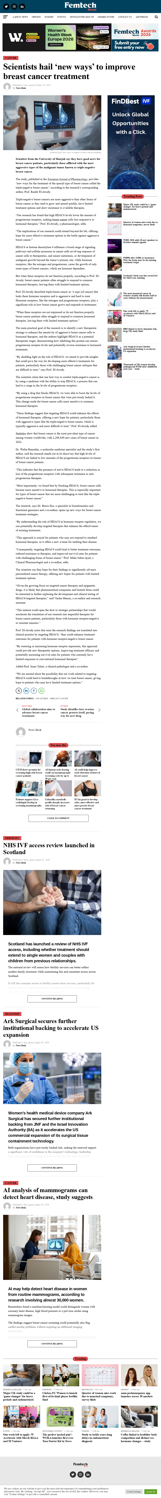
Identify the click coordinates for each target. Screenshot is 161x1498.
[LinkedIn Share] (26, 691)
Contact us (125, 17)
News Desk (21, 88)
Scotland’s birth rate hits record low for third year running (140, 276)
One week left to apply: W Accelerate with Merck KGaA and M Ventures (139, 313)
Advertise (142, 17)
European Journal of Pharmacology (67, 179)
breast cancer (59, 219)
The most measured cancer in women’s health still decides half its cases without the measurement (140, 295)
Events (61, 17)
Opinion (36, 17)
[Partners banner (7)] (57, 50)
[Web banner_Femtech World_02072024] (131, 188)
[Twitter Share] (19, 691)
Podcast (80, 25)
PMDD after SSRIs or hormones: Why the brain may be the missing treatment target (139, 260)
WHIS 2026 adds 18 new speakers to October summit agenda (140, 241)
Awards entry (106, 17)
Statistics (21, 433)
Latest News (20, 17)
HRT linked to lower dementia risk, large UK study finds (140, 329)
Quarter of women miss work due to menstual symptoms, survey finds (140, 223)
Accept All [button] (150, 1491)
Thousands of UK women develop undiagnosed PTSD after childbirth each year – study (140, 366)
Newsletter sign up (82, 17)
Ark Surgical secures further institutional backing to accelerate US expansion (139, 348)
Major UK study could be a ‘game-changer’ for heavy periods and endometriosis (140, 206)
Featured (42, 699)
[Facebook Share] (34, 691)
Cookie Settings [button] (134, 1491)
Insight (49, 17)
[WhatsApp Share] (41, 691)
